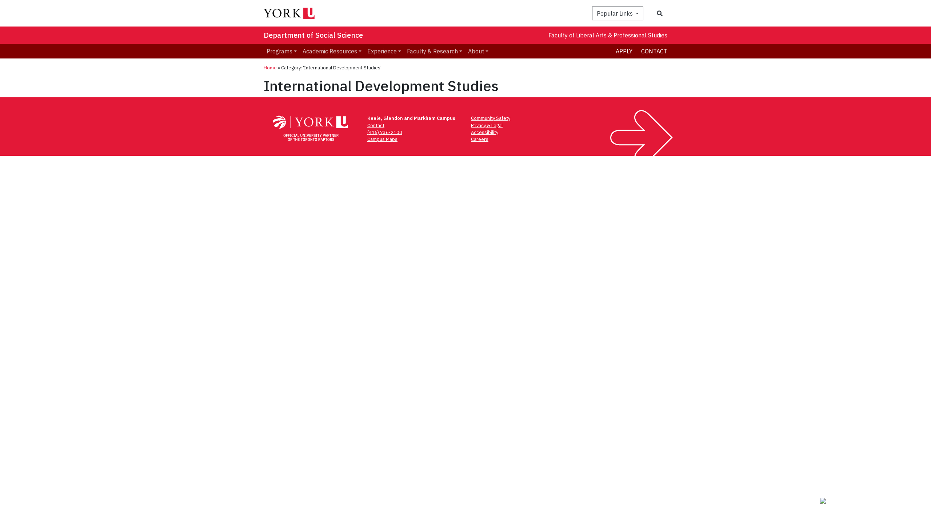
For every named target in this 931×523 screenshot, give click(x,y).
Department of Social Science (313, 35)
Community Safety (490, 118)
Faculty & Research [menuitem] (432, 51)
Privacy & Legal (487, 125)
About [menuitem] (476, 51)
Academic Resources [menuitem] (330, 51)
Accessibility (484, 132)
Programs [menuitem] (279, 51)
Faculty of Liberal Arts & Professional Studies (607, 35)
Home (270, 68)
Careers (479, 139)
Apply (624, 51)
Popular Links (615, 13)
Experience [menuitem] (382, 51)
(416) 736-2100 (384, 132)
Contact (654, 51)
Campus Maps (382, 139)
